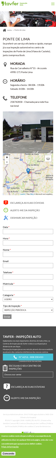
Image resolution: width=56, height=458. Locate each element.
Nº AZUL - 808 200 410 (31, 357)
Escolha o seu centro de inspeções (25, 367)
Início (9, 30)
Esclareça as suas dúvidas (27, 202)
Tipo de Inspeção (12, 305)
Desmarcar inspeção (23, 217)
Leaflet (22, 194)
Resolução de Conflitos (36, 423)
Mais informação (10, 446)
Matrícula (8, 283)
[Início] (14, 3)
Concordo (8, 453)
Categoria (9, 295)
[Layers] (48, 158)
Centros (22, 423)
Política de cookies (25, 426)
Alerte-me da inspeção (25, 210)
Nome (7, 249)
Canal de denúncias (42, 426)
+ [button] (7, 157)
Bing (31, 194)
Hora (6, 238)
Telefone (8, 272)
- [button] (7, 162)
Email (6, 261)
